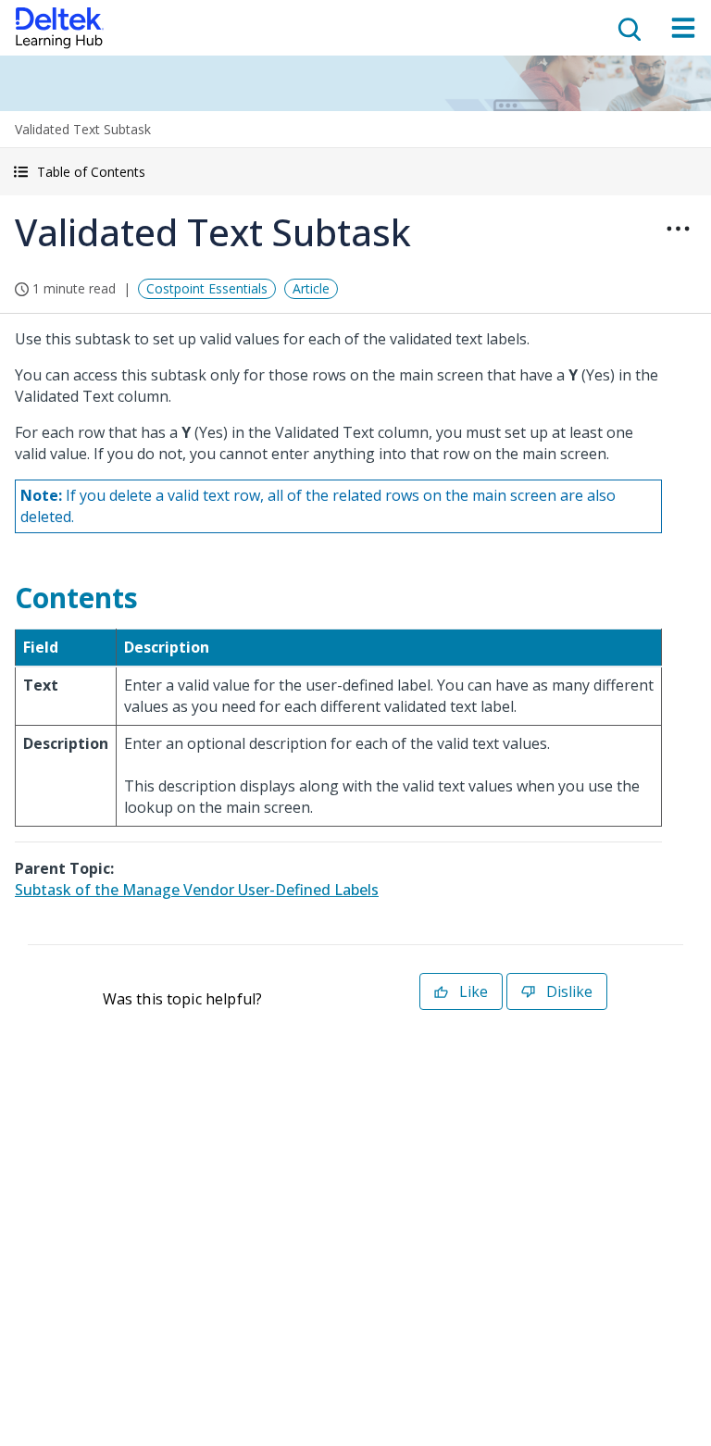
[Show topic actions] (677, 228)
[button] (355, 171)
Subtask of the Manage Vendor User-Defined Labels (197, 889)
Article (311, 288)
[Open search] (627, 28)
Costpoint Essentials (207, 288)
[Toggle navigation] (683, 28)
